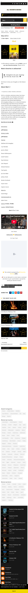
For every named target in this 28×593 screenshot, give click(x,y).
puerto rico (22, 465)
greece (19, 440)
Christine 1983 (12, 558)
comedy (14, 484)
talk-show (10, 500)
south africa (22, 446)
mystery (10, 486)
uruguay (23, 449)
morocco (22, 454)
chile (12, 438)
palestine (14, 473)
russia (3, 435)
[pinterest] (17, 3)
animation (23, 494)
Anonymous (8, 567)
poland (9, 432)
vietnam (20, 478)
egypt (8, 462)
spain (24, 424)
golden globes (11, 28)
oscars (3, 411)
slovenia (4, 467)
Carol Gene (8, 577)
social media (20, 497)
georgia (19, 451)
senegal (15, 457)
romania (15, 443)
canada (9, 424)
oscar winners (5, 413)
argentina (18, 430)
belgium (15, 424)
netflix (3, 497)
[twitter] (21, 3)
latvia (24, 462)
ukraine (18, 449)
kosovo (19, 462)
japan (24, 427)
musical (9, 494)
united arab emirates (6, 446)
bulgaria (4, 443)
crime (19, 484)
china (9, 427)
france (20, 422)
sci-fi (3, 489)
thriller (16, 31)
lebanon (8, 451)
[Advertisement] (14, 392)
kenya (3, 473)
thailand (9, 467)
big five (9, 416)
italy (20, 424)
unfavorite (22, 31)
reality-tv (4, 500)
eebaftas (18, 411)
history (3, 492)
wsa (24, 413)
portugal (13, 451)
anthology (9, 497)
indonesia (13, 462)
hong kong (17, 438)
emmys (3, 416)
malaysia (4, 465)
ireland (19, 427)
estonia (9, 470)
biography (17, 489)
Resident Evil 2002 (13, 516)
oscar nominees (14, 413)
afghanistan (16, 467)
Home (2, 31)
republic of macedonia (7, 457)
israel (18, 435)
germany (4, 424)
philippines (16, 465)
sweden (14, 427)
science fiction (9, 489)
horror (15, 486)
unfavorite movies (5, 32)
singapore (17, 475)
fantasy (22, 489)
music (17, 492)
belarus (22, 467)
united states (13, 32)
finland (9, 443)
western (4, 494)
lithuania (16, 454)
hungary (23, 438)
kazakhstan (21, 470)
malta (24, 451)
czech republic (5, 438)
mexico (23, 430)
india (8, 449)
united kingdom (13, 422)
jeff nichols (11, 31)
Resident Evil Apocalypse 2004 (16, 509)
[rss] (25, 3)
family (12, 492)
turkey (24, 440)
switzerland (22, 432)
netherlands (10, 430)
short (15, 497)
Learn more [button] (22, 586)
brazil (8, 435)
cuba (3, 462)
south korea (15, 432)
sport (22, 492)
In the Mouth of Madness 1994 (8, 311)
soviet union (4, 478)
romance (4, 486)
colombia (15, 446)
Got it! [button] (14, 591)
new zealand (12, 440)
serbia (11, 475)
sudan (11, 478)
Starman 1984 (20, 28)
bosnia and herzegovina (19, 459)
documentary (16, 494)
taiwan (21, 457)
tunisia (3, 459)
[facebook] (12, 3)
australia (4, 427)
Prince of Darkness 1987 (7, 325)
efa (20, 413)
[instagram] (14, 3)
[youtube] (23, 3)
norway (3, 432)
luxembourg (5, 440)
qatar (13, 449)
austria (13, 435)
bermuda (4, 470)
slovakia (4, 454)
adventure (21, 486)
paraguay (20, 473)
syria (15, 478)
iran (3, 451)
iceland (3, 449)
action (24, 484)
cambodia (10, 454)
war (8, 492)
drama (6, 31)
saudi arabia (5, 475)
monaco (9, 465)
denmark (4, 430)
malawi (8, 473)
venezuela (9, 459)
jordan (15, 470)
